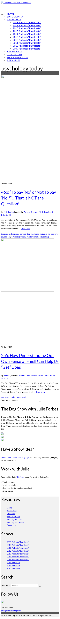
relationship (44, 237)
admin (6, 375)
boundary (15, 234)
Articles (27, 212)
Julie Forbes (9, 212)
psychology (5, 237)
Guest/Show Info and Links (37, 375)
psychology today (19, 237)
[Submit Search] (39, 586)
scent (19, 397)
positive (54, 234)
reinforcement (32, 237)
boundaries (5, 234)
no (49, 234)
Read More (25, 229)
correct (23, 234)
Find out (20, 477)
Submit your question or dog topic (15, 457)
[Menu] (2, 14)
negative (43, 234)
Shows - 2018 (37, 212)
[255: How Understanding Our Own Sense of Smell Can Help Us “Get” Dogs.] (30, 292)
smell (24, 397)
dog (28, 234)
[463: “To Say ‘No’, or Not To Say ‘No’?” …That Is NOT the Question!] (30, 128)
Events (22, 375)
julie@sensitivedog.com (11, 610)
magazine (35, 234)
